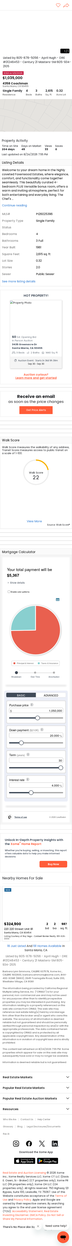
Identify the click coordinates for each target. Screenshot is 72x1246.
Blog (20, 1126)
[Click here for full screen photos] (67, 15)
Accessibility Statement (27, 1211)
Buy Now (53, 864)
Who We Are (9, 1119)
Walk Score (11, 440)
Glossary (8, 1126)
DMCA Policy (38, 1215)
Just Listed (17, 946)
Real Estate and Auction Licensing (24, 1173)
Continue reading (15, 205)
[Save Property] (58, 5)
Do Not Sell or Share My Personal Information (33, 1217)
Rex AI (6, 1134)
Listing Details (13, 162)
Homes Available (47, 946)
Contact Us (26, 1119)
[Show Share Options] (67, 6)
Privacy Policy (22, 1200)
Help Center (43, 1119)
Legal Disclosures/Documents (44, 1126)
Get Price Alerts (36, 410)
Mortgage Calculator (18, 552)
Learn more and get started (36, 378)
